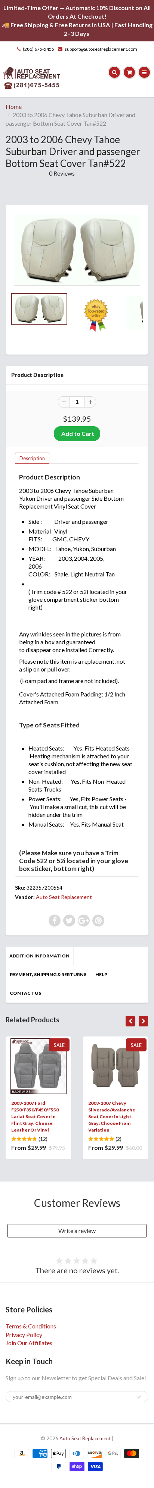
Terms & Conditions (31, 1326)
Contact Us (25, 993)
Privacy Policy (24, 1334)
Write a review (77, 1230)
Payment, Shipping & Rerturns (48, 974)
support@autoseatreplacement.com (101, 49)
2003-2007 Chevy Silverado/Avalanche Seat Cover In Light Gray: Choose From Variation (111, 1116)
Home (14, 106)
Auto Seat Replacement (64, 897)
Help (101, 974)
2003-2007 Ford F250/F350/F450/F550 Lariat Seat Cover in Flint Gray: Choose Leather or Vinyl (35, 1116)
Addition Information (39, 956)
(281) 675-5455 (38, 49)
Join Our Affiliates (29, 1342)
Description (32, 458)
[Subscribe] (139, 1397)
